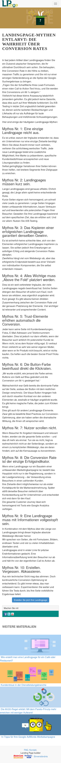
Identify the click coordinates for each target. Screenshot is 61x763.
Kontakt (32, 749)
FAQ (26, 749)
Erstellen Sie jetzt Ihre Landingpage (30, 599)
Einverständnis (41, 756)
